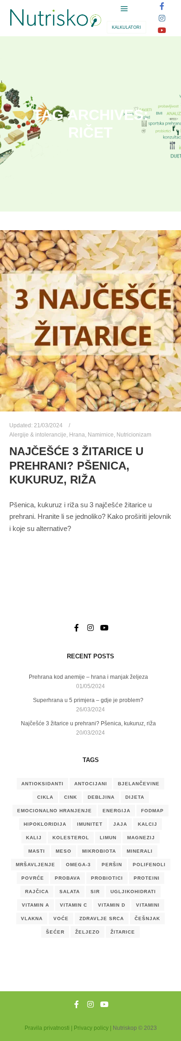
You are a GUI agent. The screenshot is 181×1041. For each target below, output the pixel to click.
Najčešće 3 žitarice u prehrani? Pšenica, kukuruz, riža (76, 465)
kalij (34, 837)
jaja (120, 824)
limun (108, 837)
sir (95, 891)
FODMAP (152, 810)
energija (116, 810)
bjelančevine (139, 783)
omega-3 (78, 864)
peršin (112, 864)
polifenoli (149, 864)
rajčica (37, 891)
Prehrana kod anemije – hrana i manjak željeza (88, 677)
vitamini (148, 905)
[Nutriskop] (55, 18)
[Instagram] (162, 18)
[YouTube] (162, 30)
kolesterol (70, 837)
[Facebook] (162, 6)
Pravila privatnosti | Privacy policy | (68, 1028)
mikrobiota (99, 851)
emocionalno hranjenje (54, 810)
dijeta (134, 797)
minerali (140, 851)
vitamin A (35, 905)
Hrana (77, 434)
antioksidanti (42, 783)
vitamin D (111, 905)
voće (61, 918)
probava (67, 878)
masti (36, 851)
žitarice (122, 932)
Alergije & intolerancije (37, 434)
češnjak (147, 918)
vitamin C (73, 905)
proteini (147, 878)
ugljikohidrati (133, 891)
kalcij (147, 824)
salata (69, 891)
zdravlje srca (101, 918)
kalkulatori (126, 27)
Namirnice (101, 434)
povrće (32, 878)
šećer (55, 932)
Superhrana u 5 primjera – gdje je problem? (88, 700)
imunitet (90, 824)
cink (70, 797)
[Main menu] (124, 9)
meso (63, 851)
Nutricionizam (133, 434)
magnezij (141, 837)
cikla (45, 797)
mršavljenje (35, 864)
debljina (101, 797)
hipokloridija (45, 824)
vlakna (32, 918)
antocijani (90, 783)
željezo (87, 932)
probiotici (107, 878)
